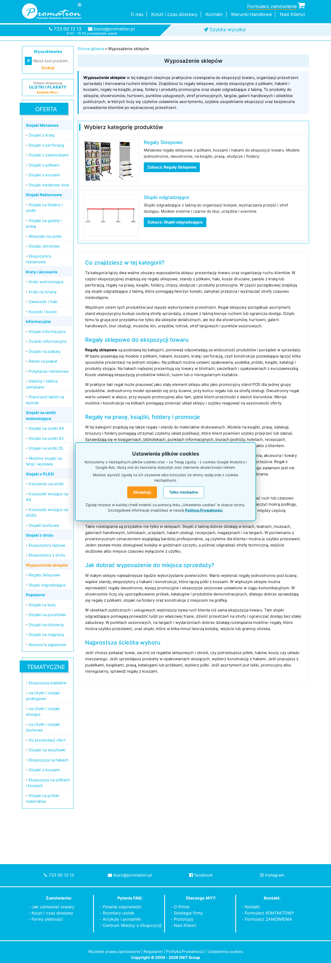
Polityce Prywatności (203, 510)
